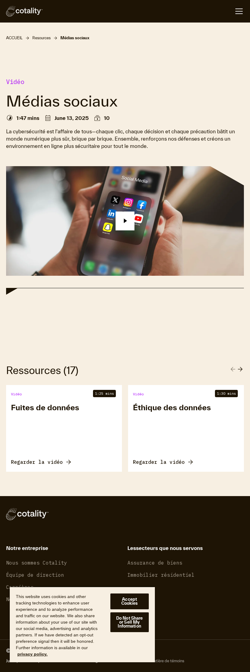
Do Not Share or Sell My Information (129, 622)
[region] (82, 624)
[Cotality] (24, 11)
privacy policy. (32, 654)
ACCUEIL (14, 38)
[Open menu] (239, 11)
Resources (41, 38)
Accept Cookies (129, 601)
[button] (125, 221)
